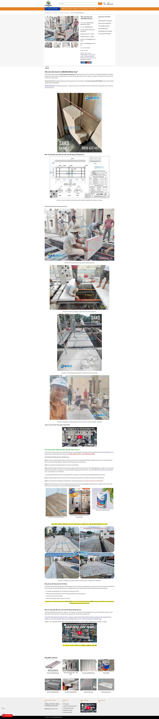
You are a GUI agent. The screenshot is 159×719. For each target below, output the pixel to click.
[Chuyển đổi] (113, 23)
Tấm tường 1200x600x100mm (88, 672)
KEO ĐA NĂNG (106, 672)
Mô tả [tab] (47, 68)
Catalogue (85, 8)
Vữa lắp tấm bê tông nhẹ (89, 56)
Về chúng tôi (66, 704)
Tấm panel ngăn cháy (88, 692)
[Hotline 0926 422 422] (105, 4)
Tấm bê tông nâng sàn (106, 692)
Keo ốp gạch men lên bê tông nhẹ (87, 57)
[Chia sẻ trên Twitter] (84, 62)
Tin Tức (90, 8)
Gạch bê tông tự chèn (103, 28)
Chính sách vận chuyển (68, 708)
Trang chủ (64, 8)
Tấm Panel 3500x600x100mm (53, 672)
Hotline (108, 2)
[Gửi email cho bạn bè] (86, 62)
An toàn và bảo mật (67, 712)
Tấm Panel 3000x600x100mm (53, 692)
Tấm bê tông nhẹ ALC (107, 452)
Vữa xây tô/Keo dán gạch (103, 26)
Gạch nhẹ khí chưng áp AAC (104, 23)
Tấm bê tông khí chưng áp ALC (63, 12)
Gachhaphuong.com (48, 12)
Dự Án (80, 8)
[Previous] (47, 28)
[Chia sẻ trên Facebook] (82, 62)
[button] (52, 8)
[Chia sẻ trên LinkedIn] (90, 62)
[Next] (76, 28)
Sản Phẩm (75, 8)
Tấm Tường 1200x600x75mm (71, 692)
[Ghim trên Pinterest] (88, 62)
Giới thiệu (69, 8)
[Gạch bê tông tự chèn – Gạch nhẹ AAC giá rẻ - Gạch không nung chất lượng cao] (51, 3)
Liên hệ (94, 8)
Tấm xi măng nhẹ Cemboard (104, 33)
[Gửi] (100, 3)
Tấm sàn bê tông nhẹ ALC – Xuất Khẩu (71, 673)
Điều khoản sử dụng (67, 710)
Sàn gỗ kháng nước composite (105, 31)
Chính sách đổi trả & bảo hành (70, 706)
